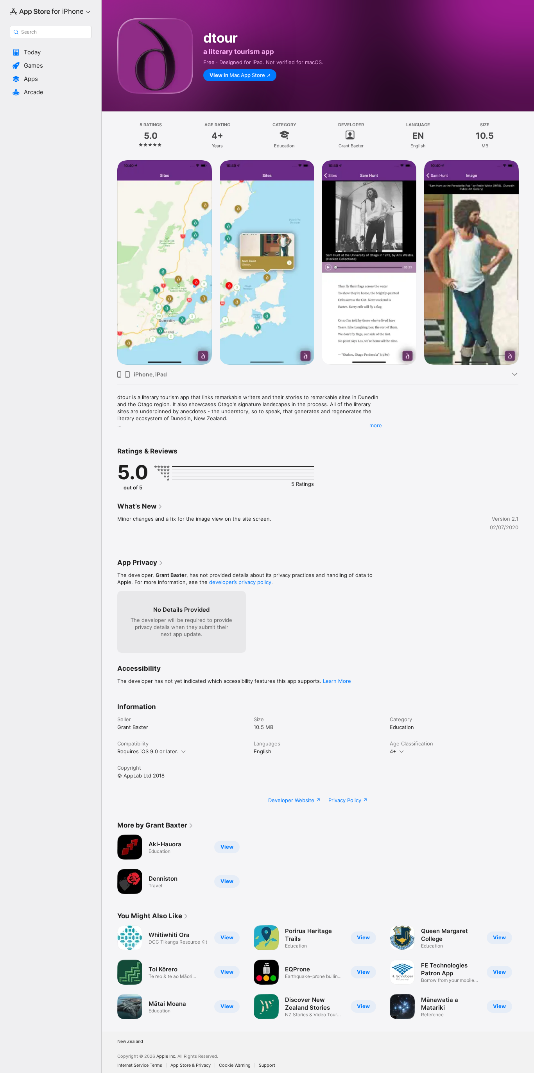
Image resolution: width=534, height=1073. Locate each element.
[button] (50, 52)
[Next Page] (526, 262)
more (375, 425)
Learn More (337, 681)
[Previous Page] (109, 262)
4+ (393, 751)
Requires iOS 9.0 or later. (147, 751)
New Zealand (130, 1041)
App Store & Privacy (190, 1065)
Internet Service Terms (139, 1065)
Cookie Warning (235, 1065)
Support (267, 1065)
